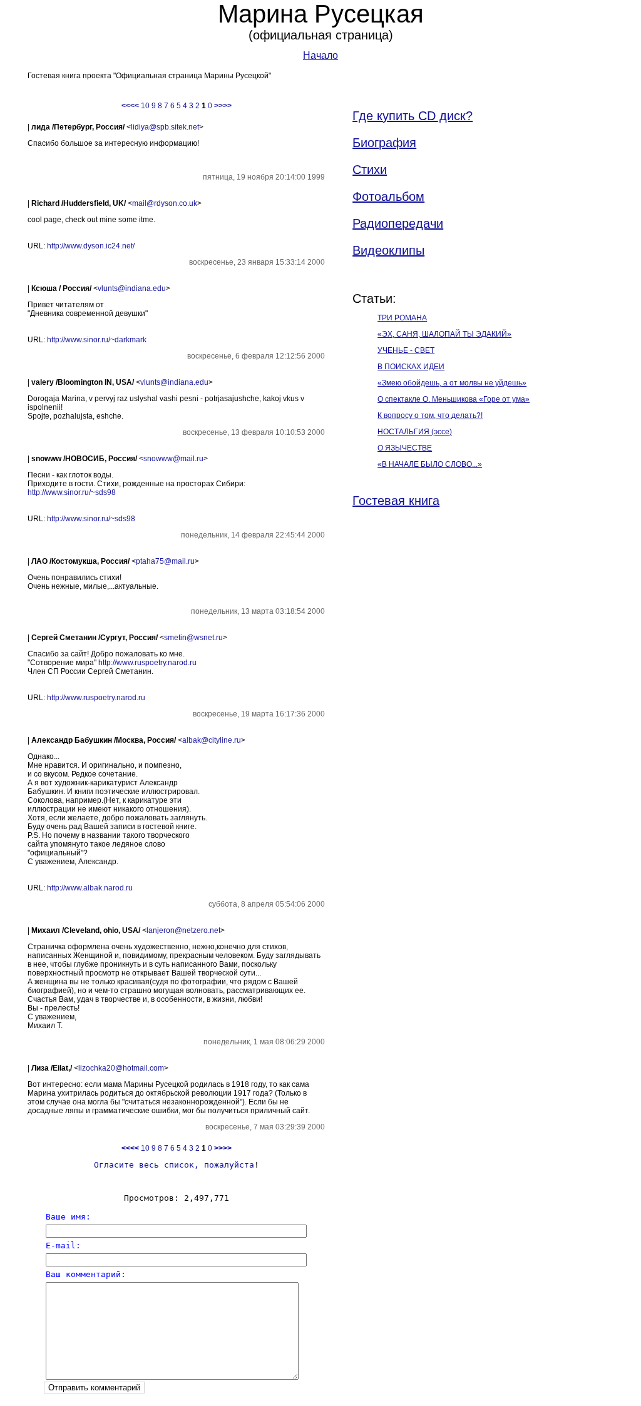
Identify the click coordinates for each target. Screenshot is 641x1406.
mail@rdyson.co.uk (164, 203)
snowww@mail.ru (173, 458)
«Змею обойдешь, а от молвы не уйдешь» (451, 383)
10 (145, 105)
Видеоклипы (388, 250)
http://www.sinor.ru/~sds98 (72, 492)
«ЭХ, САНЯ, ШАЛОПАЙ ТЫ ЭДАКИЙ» (444, 334)
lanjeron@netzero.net (183, 930)
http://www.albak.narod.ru (90, 888)
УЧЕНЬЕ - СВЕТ (405, 350)
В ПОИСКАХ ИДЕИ (410, 366)
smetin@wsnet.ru (193, 637)
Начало (320, 55)
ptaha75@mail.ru (165, 561)
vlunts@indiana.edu (132, 288)
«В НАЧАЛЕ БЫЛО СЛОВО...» (429, 464)
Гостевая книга (395, 500)
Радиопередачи (397, 223)
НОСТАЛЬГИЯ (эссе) (414, 431)
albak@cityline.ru (211, 740)
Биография (384, 143)
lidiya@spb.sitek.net (165, 127)
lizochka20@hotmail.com (121, 1068)
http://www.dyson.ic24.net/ (91, 246)
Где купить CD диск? (412, 116)
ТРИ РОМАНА (402, 317)
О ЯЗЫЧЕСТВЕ (404, 448)
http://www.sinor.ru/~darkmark (96, 339)
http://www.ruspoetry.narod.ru (147, 662)
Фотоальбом (388, 196)
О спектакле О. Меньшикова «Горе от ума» (453, 399)
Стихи (369, 169)
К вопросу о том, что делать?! (430, 415)
